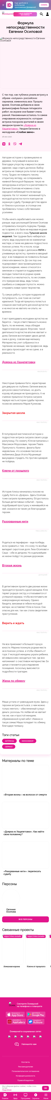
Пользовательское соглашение (25, 1071)
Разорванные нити (15, 521)
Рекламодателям (25, 1067)
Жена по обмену (13, 681)
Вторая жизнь (12, 565)
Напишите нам (29, 1044)
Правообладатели (25, 1080)
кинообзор (27, 741)
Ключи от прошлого (15, 470)
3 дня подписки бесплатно (25, 14)
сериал (8, 747)
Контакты (25, 1062)
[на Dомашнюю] (7, 13)
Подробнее (6, 1090)
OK (45, 1088)
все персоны (25, 919)
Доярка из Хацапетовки (18, 362)
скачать (44, 5)
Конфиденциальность (25, 1076)
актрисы (9, 741)
